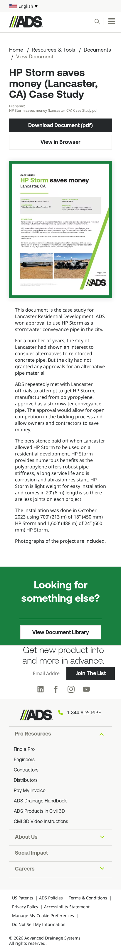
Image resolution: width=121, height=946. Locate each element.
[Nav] (111, 21)
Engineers (24, 760)
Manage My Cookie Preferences (43, 915)
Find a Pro (24, 749)
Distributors (26, 780)
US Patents (22, 898)
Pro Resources (33, 734)
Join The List (91, 673)
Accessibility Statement (67, 906)
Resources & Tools (53, 50)
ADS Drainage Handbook (40, 801)
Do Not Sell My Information (38, 924)
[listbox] (60, 6)
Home (16, 50)
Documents (97, 50)
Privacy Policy (25, 906)
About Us (26, 837)
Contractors (26, 770)
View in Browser (60, 142)
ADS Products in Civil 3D (39, 811)
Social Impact (31, 853)
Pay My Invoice (30, 791)
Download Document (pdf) (60, 125)
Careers (25, 869)
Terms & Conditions (88, 898)
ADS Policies (51, 898)
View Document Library (60, 632)
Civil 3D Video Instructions (41, 822)
